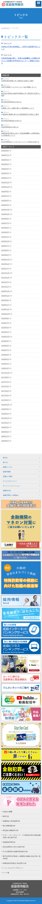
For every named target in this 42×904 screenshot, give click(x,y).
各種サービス (7, 467)
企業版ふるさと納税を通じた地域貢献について (17, 108)
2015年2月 (5, 414)
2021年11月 (5, 277)
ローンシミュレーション (11, 486)
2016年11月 (5, 404)
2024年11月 (5, 214)
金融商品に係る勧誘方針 (11, 821)
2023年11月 (5, 241)
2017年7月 (5, 382)
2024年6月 (5, 228)
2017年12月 (5, 373)
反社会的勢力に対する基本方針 (14, 847)
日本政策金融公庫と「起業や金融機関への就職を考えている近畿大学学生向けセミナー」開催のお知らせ (20, 60)
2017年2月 (5, 400)
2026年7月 (5, 155)
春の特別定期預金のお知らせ (11, 121)
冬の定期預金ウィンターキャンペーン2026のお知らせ (20, 142)
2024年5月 (5, 232)
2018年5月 (5, 359)
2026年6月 (5, 160)
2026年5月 (5, 164)
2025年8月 (5, 191)
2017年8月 (5, 377)
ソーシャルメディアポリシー (13, 868)
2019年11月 (5, 309)
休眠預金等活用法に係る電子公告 (14, 863)
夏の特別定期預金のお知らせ (11, 102)
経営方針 (6, 816)
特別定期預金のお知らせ (9, 127)
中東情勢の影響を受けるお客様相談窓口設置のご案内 (20, 114)
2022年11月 (5, 264)
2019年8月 (5, 318)
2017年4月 (5, 391)
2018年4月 (5, 364)
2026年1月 (5, 178)
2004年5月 (5, 441)
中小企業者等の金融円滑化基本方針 (15, 851)
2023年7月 (5, 246)
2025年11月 (5, 182)
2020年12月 (5, 291)
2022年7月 (5, 268)
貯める (5, 458)
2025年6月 (5, 200)
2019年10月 (5, 314)
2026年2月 (5, 173)
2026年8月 (5, 150)
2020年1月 (5, 305)
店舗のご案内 (7, 476)
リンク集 (6, 873)
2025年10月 (5, 187)
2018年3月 (5, 368)
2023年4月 (5, 255)
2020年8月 (5, 300)
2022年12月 (5, 259)
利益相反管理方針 (9, 842)
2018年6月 (5, 355)
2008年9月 (5, 427)
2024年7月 (5, 223)
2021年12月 (5, 273)
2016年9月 (5, 409)
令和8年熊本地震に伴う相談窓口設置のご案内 (17, 81)
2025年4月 (5, 205)
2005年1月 (5, 436)
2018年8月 (5, 345)
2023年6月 (5, 250)
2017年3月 (5, 395)
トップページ (5, 28)
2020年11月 (5, 296)
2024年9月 (5, 218)
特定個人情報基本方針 (11, 830)
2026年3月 (5, 169)
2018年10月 (5, 336)
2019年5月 (5, 327)
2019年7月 (5, 323)
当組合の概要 (7, 812)
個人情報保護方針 (9, 826)
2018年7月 (5, 350)
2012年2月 (5, 423)
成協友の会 (7, 490)
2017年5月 (5, 386)
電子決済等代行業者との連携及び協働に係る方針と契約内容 (22, 857)
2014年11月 (5, 418)
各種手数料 (7, 472)
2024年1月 (5, 237)
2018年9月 (5, 341)
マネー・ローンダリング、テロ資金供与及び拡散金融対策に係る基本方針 (22, 836)
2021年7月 (5, 282)
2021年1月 (5, 287)
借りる (5, 462)
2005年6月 (5, 432)
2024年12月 (5, 209)
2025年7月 (5, 196)
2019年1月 (5, 332)
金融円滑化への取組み (11, 495)
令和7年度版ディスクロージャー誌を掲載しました (19, 87)
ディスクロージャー (10, 481)
